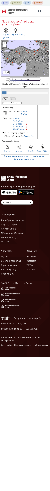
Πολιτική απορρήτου (22, 345)
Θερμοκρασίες (18, 34)
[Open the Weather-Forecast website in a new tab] (37, 3)
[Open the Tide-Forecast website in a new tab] (27, 3)
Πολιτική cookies (41, 345)
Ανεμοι (19, 151)
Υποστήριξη (35, 318)
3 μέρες (25, 111)
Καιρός (31, 151)
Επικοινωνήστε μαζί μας (14, 323)
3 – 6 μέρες (18, 121)
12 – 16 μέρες (19, 129)
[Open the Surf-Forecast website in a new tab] (5, 3)
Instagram (31, 260)
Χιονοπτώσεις (8, 228)
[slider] (4, 92)
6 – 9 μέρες (18, 123)
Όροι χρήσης (6, 345)
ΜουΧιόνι (6, 241)
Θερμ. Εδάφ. (42, 151)
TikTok (30, 265)
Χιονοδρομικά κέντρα (12, 220)
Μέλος (4, 256)
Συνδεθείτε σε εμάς (11, 328)
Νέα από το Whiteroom (12, 232)
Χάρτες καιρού (9, 224)
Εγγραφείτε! (29, 136)
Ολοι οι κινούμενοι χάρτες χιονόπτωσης (24, 156)
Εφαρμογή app (9, 265)
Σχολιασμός (32, 328)
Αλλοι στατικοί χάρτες (25, 159)
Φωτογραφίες (8, 237)
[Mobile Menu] (46, 11)
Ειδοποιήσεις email (11, 260)
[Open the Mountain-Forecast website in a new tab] (16, 3)
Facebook (31, 256)
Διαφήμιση (19, 318)
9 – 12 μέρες (19, 126)
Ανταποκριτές (8, 269)
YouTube (31, 269)
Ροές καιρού (7, 273)
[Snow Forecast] (14, 11)
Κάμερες (8, 151)
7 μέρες (25, 114)
